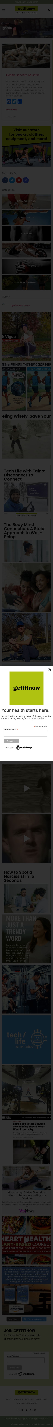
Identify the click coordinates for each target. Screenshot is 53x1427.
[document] (26, 713)
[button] (49, 670)
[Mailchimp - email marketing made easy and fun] (19, 750)
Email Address (11, 729)
